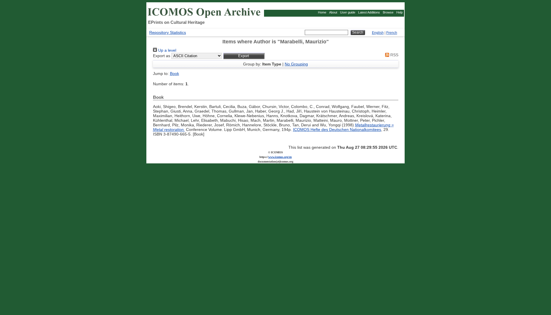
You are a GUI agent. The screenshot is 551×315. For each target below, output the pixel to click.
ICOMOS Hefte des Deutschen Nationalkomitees (337, 129)
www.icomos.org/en (280, 157)
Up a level (166, 50)
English (378, 33)
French (391, 33)
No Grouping (296, 64)
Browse (388, 12)
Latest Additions (369, 12)
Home (322, 12)
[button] (244, 56)
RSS (393, 55)
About (333, 12)
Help (399, 12)
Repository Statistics (167, 32)
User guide (347, 12)
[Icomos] (205, 17)
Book (174, 73)
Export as (161, 55)
